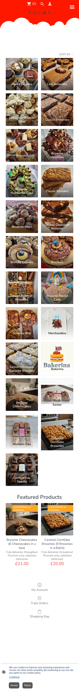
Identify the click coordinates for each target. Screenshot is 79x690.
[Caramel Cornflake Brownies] (57, 424)
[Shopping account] (50, 4)
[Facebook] (29, 12)
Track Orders (39, 603)
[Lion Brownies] (57, 68)
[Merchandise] (57, 317)
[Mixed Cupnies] (22, 68)
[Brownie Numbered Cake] (22, 175)
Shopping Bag (39, 616)
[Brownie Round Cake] (57, 282)
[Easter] (57, 388)
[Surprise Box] (22, 317)
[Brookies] (57, 246)
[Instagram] (34, 12)
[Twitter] (39, 12)
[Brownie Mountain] (57, 139)
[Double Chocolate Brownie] (57, 211)
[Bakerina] (57, 353)
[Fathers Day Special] (22, 464)
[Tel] (49, 12)
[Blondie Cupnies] (22, 246)
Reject (27, 685)
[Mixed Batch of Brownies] (22, 282)
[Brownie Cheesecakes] (22, 388)
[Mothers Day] (22, 424)
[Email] (44, 12)
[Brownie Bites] (22, 211)
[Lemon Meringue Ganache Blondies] (22, 353)
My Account (39, 590)
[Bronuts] (22, 139)
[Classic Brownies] (57, 104)
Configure (14, 677)
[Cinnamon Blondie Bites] (22, 104)
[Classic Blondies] (57, 175)
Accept (14, 685)
